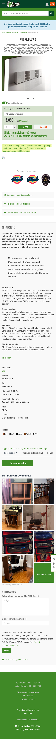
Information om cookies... (28, 719)
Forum (50, 452)
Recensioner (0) (11, 452)
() (24, 120)
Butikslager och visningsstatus (19, 194)
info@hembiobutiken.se (29, 692)
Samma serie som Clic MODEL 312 (22, 212)
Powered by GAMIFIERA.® (12, 585)
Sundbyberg (29, 698)
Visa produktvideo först (15, 103)
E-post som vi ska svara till (14, 618)
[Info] (48, 87)
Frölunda (29, 695)
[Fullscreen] (38, 87)
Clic (3, 370)
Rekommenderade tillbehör (18, 203)
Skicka (6, 650)
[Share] (43, 87)
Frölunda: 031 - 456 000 (29, 682)
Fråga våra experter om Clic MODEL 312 (20, 596)
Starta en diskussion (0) (32, 452)
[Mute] (33, 87)
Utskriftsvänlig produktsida (16, 659)
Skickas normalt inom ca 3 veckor (20, 133)
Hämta (42, 127)
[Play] (7, 87)
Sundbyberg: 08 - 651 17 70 (29, 686)
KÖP (24, 127)
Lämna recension (18, 463)
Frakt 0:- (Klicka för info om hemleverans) (27, 136)
